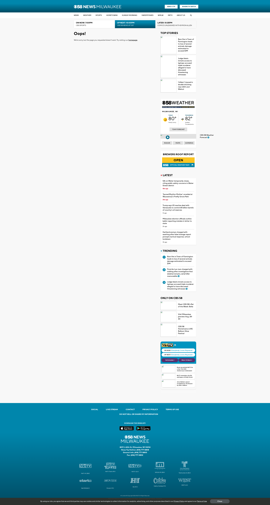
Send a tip (171, 7)
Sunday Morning (129, 15)
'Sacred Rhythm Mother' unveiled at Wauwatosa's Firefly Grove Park (177, 195)
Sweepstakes (147, 15)
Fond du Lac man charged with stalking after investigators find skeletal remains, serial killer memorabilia (179, 272)
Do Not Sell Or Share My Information (138, 414)
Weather (87, 15)
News (76, 15)
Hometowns (112, 15)
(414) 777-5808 (142, 450)
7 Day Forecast (178, 129)
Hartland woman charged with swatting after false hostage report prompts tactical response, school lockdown (177, 235)
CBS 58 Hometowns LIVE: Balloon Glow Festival (185, 330)
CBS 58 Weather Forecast (207, 136)
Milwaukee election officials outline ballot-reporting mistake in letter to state (177, 221)
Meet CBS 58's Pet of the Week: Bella (186, 305)
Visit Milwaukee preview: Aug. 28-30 (185, 316)
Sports (99, 15)
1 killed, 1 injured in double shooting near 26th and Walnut (185, 85)
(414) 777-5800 (140, 452)
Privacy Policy (150, 409)
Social (94, 409)
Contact (130, 409)
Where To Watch (189, 7)
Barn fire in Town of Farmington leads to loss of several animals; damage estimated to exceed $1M (186, 45)
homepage (132, 40)
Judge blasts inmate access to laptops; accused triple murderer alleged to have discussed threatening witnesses (185, 66)
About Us (181, 15)
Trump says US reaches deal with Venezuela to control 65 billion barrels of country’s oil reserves (178, 207)
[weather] (165, 120)
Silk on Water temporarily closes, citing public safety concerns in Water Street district (178, 183)
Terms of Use (172, 409)
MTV (170, 15)
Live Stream (112, 409)
